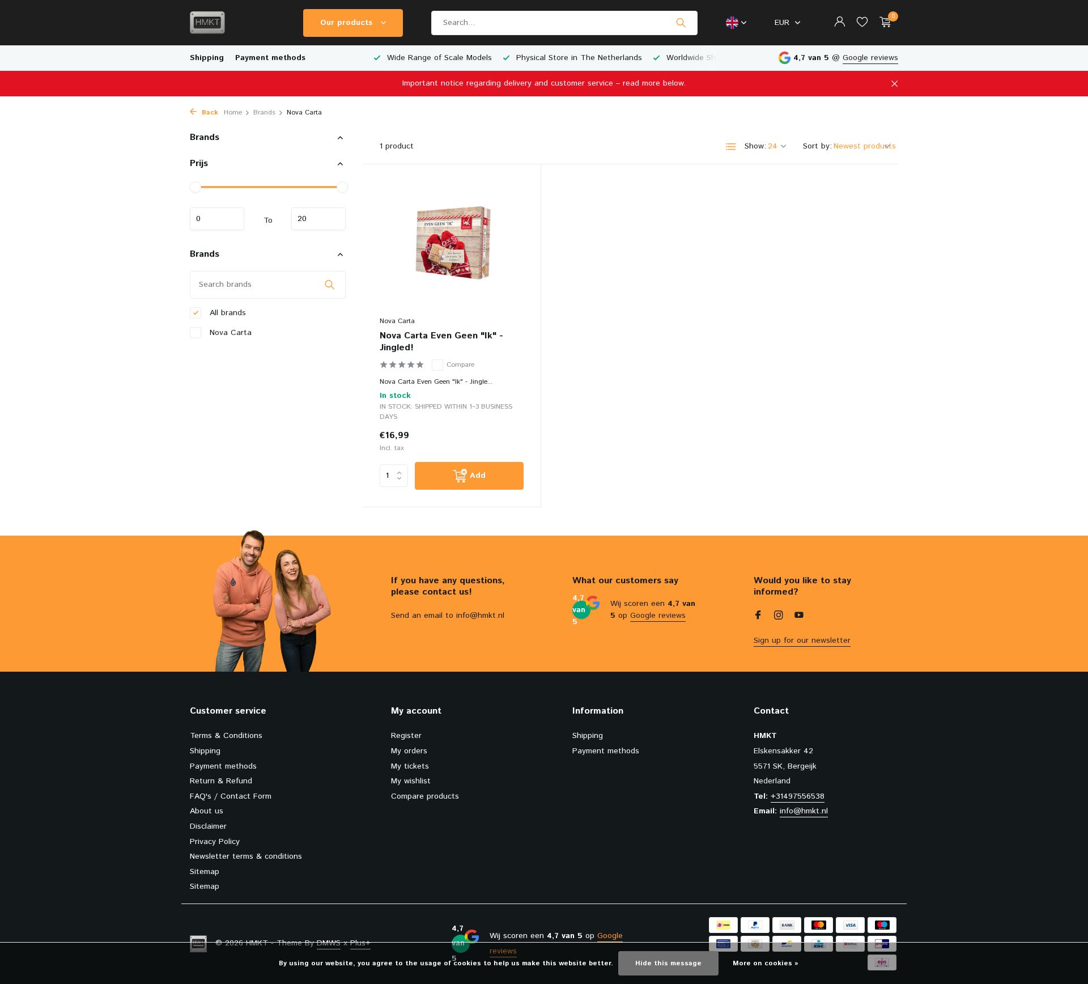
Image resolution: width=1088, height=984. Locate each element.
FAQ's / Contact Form (230, 796)
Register (406, 735)
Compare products (425, 796)
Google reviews (870, 57)
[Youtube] (799, 617)
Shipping (207, 57)
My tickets (410, 766)
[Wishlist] (862, 23)
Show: (755, 146)
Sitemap (204, 871)
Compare (460, 365)
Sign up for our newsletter (802, 640)
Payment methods (270, 57)
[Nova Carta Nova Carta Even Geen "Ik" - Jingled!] (452, 245)
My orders (409, 751)
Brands (264, 112)
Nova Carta (229, 332)
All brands (226, 312)
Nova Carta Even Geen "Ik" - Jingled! (441, 342)
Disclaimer (208, 826)
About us (206, 811)
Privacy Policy (215, 841)
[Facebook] (758, 617)
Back (208, 112)
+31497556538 (797, 796)
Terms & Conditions (226, 735)
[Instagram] (778, 617)
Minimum (217, 218)
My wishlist (411, 781)
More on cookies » (765, 963)
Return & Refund (221, 781)
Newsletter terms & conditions (246, 856)
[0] (882, 23)
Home (233, 112)
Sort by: (817, 146)
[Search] (681, 22)
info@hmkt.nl (804, 811)
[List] (731, 147)
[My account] (839, 23)
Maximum (318, 218)
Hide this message (668, 963)
